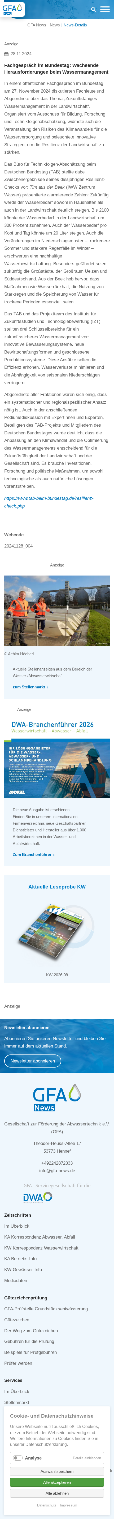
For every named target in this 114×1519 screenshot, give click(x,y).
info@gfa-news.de (57, 1170)
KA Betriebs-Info (20, 1258)
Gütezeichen (16, 1319)
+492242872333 (57, 1163)
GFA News (36, 25)
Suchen (94, 10)
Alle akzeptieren (57, 1482)
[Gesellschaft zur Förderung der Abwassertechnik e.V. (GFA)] (12, 9)
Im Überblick (16, 1226)
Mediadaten (15, 1280)
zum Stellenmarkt (29, 687)
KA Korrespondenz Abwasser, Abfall (39, 1237)
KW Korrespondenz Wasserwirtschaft (41, 1248)
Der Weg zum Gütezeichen (31, 1330)
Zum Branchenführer (32, 854)
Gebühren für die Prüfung (29, 1341)
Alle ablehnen (57, 1493)
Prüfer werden (18, 1363)
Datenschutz (46, 1505)
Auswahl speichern (57, 1471)
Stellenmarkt (16, 1402)
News (55, 25)
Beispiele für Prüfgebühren (30, 1352)
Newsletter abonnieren (33, 1061)
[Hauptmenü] (104, 9)
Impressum (68, 1505)
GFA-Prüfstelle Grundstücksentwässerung (46, 1308)
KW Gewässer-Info (23, 1269)
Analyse (33, 1458)
